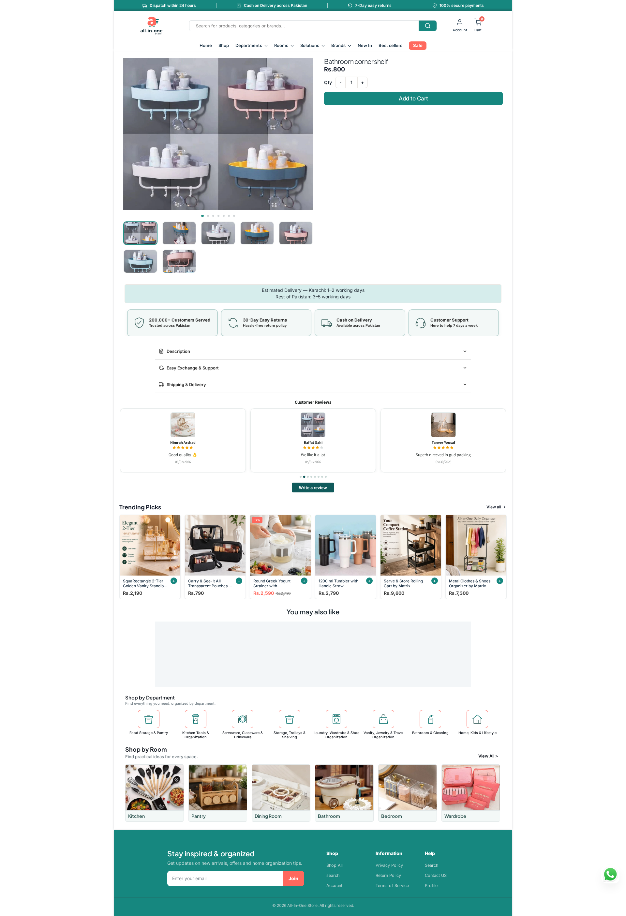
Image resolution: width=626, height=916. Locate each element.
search (332, 875)
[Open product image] (443, 425)
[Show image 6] (229, 216)
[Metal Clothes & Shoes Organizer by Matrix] (476, 545)
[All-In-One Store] (151, 25)
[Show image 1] (202, 216)
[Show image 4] (218, 216)
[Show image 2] (208, 216)
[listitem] (154, 793)
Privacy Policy (389, 865)
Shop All (334, 865)
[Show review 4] (311, 477)
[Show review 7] (322, 477)
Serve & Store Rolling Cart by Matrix (403, 583)
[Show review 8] (326, 477)
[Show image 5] (224, 216)
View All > (488, 755)
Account (334, 885)
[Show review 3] (307, 477)
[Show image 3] (213, 216)
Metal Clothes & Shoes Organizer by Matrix (469, 583)
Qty (328, 82)
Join (293, 878)
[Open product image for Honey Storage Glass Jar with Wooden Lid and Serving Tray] (313, 425)
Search (431, 865)
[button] (218, 134)
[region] (313, 440)
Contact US (436, 875)
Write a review (313, 487)
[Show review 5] (315, 477)
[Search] (428, 26)
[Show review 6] (319, 477)
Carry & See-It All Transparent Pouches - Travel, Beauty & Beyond (209, 583)
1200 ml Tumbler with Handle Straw (338, 583)
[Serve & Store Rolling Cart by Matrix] (410, 545)
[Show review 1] (301, 477)
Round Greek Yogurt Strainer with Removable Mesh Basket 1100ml (272, 583)
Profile (431, 885)
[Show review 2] (304, 477)
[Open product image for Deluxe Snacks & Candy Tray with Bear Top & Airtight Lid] (182, 425)
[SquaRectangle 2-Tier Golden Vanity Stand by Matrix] (150, 545)
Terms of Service (392, 885)
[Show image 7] (234, 216)
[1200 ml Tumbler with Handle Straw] (345, 545)
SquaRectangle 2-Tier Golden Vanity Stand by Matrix (144, 583)
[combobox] (304, 26)
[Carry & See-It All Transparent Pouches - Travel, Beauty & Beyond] (215, 545)
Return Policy (388, 875)
